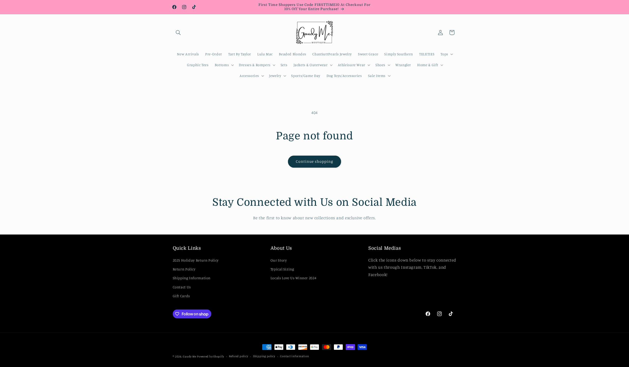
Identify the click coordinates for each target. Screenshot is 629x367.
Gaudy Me (189, 356)
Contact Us (182, 287)
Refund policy (238, 356)
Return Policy (184, 269)
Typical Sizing (282, 269)
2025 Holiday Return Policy (196, 260)
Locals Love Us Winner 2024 (293, 278)
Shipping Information (192, 278)
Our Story (279, 260)
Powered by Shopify (210, 356)
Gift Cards (181, 296)
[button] (178, 32)
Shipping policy (264, 356)
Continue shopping (314, 161)
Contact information (294, 356)
